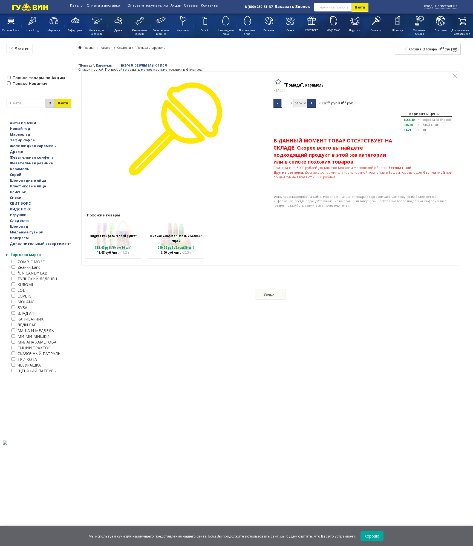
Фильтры (21, 48)
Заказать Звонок (292, 6)
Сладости (124, 47)
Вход (428, 5)
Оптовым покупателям (148, 5)
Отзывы (191, 5)
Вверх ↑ (270, 294)
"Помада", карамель (150, 47)
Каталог (77, 5)
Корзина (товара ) (430, 49)
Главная (89, 47)
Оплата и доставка (103, 5)
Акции (176, 5)
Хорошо (372, 536)
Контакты (209, 5)
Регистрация (446, 5)
